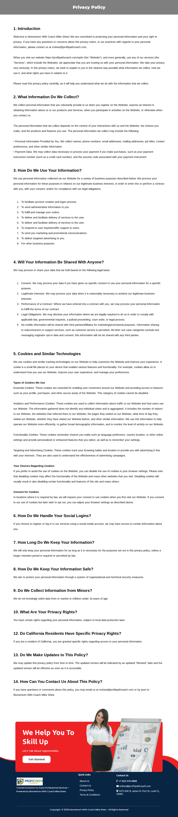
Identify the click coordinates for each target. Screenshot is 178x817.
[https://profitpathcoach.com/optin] (44, 781)
